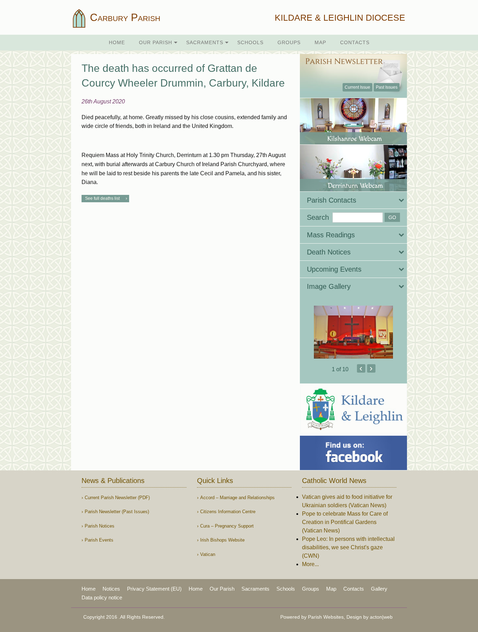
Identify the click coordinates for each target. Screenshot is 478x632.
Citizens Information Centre (227, 511)
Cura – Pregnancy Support (227, 526)
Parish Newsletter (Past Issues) (117, 511)
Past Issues (387, 87)
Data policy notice (102, 597)
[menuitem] (117, 42)
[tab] (353, 200)
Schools (250, 42)
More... (310, 564)
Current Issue (357, 87)
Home (117, 42)
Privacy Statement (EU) (154, 588)
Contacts (355, 42)
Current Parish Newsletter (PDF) (117, 497)
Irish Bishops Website (222, 540)
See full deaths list (102, 198)
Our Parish (155, 42)
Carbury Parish (123, 17)
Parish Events (99, 540)
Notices (111, 588)
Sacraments (204, 42)
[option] (353, 332)
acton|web (381, 617)
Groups (289, 42)
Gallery (379, 588)
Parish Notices (99, 526)
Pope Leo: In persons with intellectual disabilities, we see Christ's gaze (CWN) (348, 547)
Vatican (207, 554)
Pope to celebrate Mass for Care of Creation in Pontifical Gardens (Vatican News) (345, 522)
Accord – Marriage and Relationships (237, 497)
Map (320, 42)
